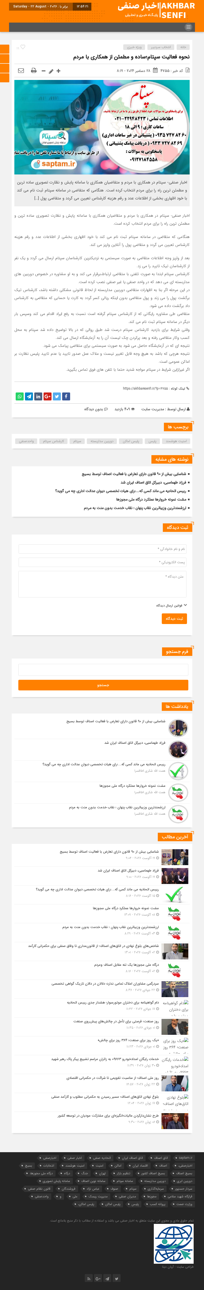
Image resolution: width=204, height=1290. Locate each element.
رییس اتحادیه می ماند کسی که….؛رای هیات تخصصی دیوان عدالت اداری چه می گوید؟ (120, 491)
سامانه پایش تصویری (56, 1181)
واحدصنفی (26, 441)
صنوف (114, 1188)
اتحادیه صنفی (102, 1157)
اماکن (117, 1165)
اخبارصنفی (49, 1157)
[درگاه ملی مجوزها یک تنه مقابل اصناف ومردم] (102, 970)
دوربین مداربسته (102, 441)
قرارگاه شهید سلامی (180, 1196)
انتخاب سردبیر (161, 47)
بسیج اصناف (184, 1173)
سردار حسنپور (183, 1188)
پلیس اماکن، (86, 1204)
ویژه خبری (134, 47)
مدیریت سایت (152, 409)
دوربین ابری (184, 1181)
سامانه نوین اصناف (93, 1181)
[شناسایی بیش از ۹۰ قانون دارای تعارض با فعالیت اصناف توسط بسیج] (102, 728)
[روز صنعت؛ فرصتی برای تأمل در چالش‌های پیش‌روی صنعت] (102, 1027)
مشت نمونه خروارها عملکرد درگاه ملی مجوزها (151, 499)
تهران (102, 1173)
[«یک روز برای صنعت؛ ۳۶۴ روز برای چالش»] (102, 1045)
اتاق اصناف (161, 1157)
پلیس (152, 441)
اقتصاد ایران (140, 1165)
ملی (75, 1196)
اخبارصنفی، (185, 1165)
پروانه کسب (157, 1204)
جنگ (84, 1173)
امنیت (99, 1165)
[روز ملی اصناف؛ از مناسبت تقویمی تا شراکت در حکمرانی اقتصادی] (102, 1083)
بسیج (28, 1165)
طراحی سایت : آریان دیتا (178, 1266)
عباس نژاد (93, 1188)
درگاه (67, 1173)
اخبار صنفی (74, 1157)
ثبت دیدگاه (174, 619)
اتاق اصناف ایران (132, 1157)
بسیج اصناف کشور (153, 1173)
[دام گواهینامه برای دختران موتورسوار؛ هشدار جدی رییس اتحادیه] (102, 1008)
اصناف (163, 1165)
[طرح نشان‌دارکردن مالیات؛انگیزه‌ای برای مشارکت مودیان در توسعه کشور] (102, 1120)
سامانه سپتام (125, 1181)
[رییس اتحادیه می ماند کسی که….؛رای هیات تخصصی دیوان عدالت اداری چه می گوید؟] (102, 771)
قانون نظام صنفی (39, 1188)
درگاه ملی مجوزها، (41, 1173)
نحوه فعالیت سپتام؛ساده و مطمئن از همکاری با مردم (131, 57)
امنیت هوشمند (176, 441)
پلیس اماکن (131, 441)
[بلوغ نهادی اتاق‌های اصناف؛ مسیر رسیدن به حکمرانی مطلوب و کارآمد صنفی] (102, 1102)
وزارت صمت (184, 1204)
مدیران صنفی (127, 1196)
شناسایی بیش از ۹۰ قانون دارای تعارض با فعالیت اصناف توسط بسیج (134, 474)
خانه (183, 47)
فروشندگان (68, 1188)
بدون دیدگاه (93, 409)
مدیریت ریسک (98, 1196)
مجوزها (151, 1196)
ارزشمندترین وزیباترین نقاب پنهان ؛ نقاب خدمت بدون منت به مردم (135, 508)
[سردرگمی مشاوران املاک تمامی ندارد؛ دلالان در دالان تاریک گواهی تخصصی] (102, 989)
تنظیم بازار (123, 1173)
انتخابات (48, 1165)
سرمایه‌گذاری (156, 1188)
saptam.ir (185, 1157)
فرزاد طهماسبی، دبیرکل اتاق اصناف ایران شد (153, 482)
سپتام (77, 441)
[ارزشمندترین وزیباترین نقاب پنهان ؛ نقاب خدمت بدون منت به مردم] (102, 813)
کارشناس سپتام (53, 441)
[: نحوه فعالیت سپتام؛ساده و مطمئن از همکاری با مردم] (21, 71)
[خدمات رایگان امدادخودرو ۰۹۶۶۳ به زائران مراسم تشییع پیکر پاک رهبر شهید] (102, 1064)
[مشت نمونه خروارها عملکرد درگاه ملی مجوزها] (102, 792)
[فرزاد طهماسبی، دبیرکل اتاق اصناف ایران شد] (102, 749)
